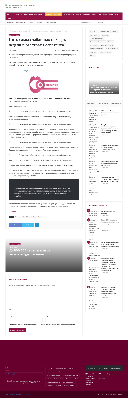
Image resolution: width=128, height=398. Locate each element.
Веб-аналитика (89, 14)
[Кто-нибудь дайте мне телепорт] (94, 214)
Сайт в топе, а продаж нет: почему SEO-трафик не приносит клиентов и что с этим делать (103, 89)
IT (90, 31)
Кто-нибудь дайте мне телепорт (108, 212)
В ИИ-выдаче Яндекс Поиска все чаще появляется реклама (110, 113)
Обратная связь (111, 394)
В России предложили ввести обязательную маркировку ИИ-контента (110, 163)
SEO (8, 14)
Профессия (93, 52)
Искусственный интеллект (97, 42)
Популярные (103, 104)
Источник (13, 211)
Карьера (110, 42)
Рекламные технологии (107, 14)
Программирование (112, 48)
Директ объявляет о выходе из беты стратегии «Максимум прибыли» (110, 147)
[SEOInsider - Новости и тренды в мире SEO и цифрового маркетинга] (24, 6)
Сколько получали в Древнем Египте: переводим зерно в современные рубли (110, 179)
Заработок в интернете (96, 38)
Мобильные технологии (33, 14)
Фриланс (92, 55)
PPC (78, 14)
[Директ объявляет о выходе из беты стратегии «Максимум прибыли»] (94, 151)
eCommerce (68, 14)
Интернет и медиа (53, 14)
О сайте (119, 394)
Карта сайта (100, 394)
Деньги (9, 18)
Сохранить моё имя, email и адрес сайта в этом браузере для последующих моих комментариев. (42, 324)
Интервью (10, 22)
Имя (10, 309)
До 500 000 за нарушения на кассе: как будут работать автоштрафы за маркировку (30, 254)
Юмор (34, 216)
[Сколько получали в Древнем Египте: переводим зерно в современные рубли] (94, 185)
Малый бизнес (27, 216)
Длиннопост (18, 216)
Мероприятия (21, 22)
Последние (91, 104)
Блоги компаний (94, 35)
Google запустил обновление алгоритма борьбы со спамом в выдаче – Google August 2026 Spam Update (109, 129)
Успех (109, 52)
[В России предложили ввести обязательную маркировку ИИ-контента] (94, 167)
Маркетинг (104, 45)
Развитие (101, 52)
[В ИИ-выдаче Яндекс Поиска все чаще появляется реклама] (94, 116)
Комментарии (116, 104)
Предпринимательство (96, 48)
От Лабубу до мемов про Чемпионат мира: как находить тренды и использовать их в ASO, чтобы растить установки (109, 291)
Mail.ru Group (51, 22)
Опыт (111, 45)
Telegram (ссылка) (104, 31)
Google (39, 22)
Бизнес (114, 31)
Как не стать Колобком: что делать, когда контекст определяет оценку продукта (110, 244)
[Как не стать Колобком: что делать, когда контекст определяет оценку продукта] (94, 248)
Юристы (40, 216)
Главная (12, 31)
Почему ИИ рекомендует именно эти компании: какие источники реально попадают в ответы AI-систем (110, 224)
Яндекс (31, 22)
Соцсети (17, 14)
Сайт (47, 317)
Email (11, 317)
